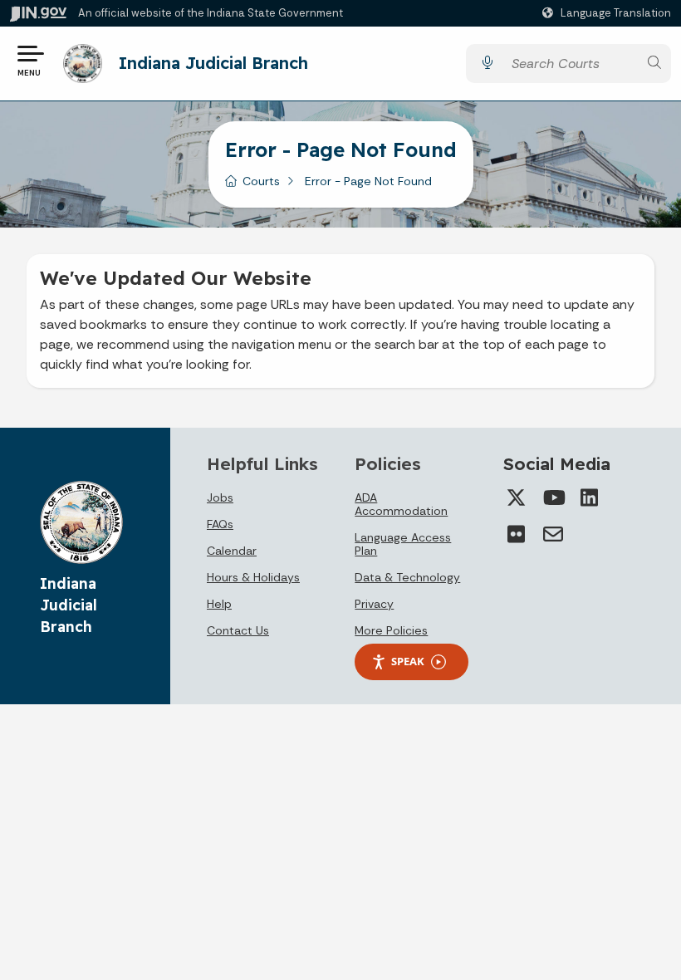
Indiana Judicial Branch (213, 62)
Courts (261, 181)
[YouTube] (553, 497)
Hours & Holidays (253, 577)
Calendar (232, 550)
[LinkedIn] (589, 497)
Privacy (374, 603)
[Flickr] (516, 534)
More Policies (391, 630)
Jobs (220, 497)
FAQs (220, 524)
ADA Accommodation (401, 504)
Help (219, 603)
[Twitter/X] (516, 497)
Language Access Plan (403, 544)
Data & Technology (407, 577)
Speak (407, 661)
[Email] (553, 534)
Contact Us (238, 630)
